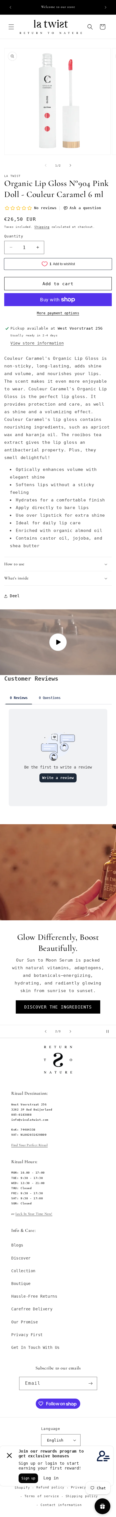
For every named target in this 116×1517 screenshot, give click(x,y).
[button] (11, 27)
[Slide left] (45, 165)
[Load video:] (58, 642)
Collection (23, 1271)
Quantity (13, 236)
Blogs (17, 1245)
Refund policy (50, 1487)
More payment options (58, 313)
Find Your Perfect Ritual (29, 1145)
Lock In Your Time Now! (33, 1214)
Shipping (42, 226)
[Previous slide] (45, 1031)
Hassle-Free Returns (34, 1296)
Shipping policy (82, 1496)
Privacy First (27, 1334)
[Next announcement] (105, 7)
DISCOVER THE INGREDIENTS (58, 1006)
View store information (37, 343)
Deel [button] (14, 596)
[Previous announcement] (10, 7)
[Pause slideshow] (110, 1031)
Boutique (21, 1283)
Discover (21, 1258)
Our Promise (24, 1322)
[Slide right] (70, 165)
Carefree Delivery (31, 1309)
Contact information (61, 1505)
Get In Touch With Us (35, 1347)
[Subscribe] (90, 1383)
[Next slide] (70, 1031)
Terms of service (41, 1496)
